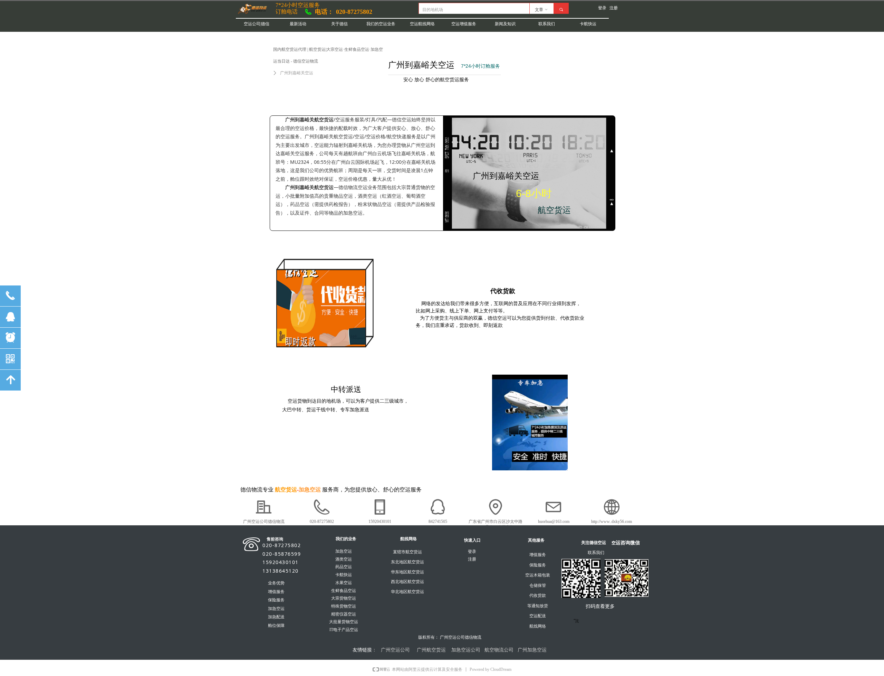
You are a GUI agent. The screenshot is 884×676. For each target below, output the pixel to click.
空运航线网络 (422, 23)
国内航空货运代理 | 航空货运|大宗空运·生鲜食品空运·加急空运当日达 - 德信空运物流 (328, 55)
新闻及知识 (505, 23)
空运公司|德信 (256, 23)
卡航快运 (588, 23)
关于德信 (339, 23)
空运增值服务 (463, 23)
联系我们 (546, 23)
